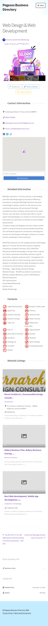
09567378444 (10, 117)
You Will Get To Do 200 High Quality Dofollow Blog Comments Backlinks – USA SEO (13, 539)
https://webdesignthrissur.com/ (17, 128)
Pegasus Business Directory (15, 7)
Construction (8, 402)
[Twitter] (7, 134)
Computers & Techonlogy (12, 504)
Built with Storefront (23, 613)
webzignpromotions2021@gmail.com (19, 123)
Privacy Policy (8, 613)
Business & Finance (10, 457)
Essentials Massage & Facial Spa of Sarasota (34, 536)
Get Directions (22, 178)
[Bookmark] (5, 389)
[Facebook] (4, 134)
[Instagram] (10, 134)
